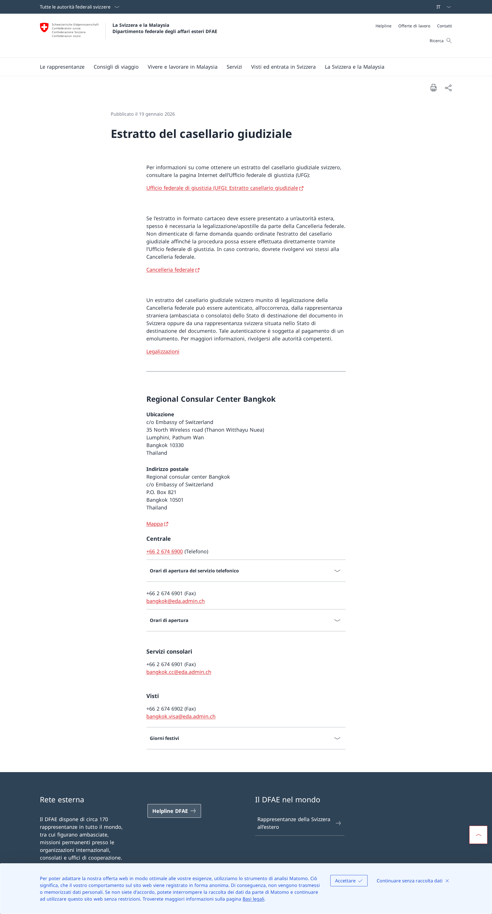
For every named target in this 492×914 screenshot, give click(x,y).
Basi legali (253, 899)
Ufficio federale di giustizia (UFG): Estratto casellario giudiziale (222, 187)
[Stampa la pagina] (433, 87)
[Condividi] (448, 88)
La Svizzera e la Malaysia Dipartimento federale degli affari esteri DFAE (164, 28)
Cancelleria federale (170, 269)
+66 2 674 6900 (164, 551)
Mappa (154, 523)
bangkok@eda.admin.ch (175, 600)
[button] (62, 67)
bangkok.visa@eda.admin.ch (181, 716)
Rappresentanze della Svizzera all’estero (293, 823)
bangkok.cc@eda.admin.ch (178, 671)
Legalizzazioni (162, 351)
